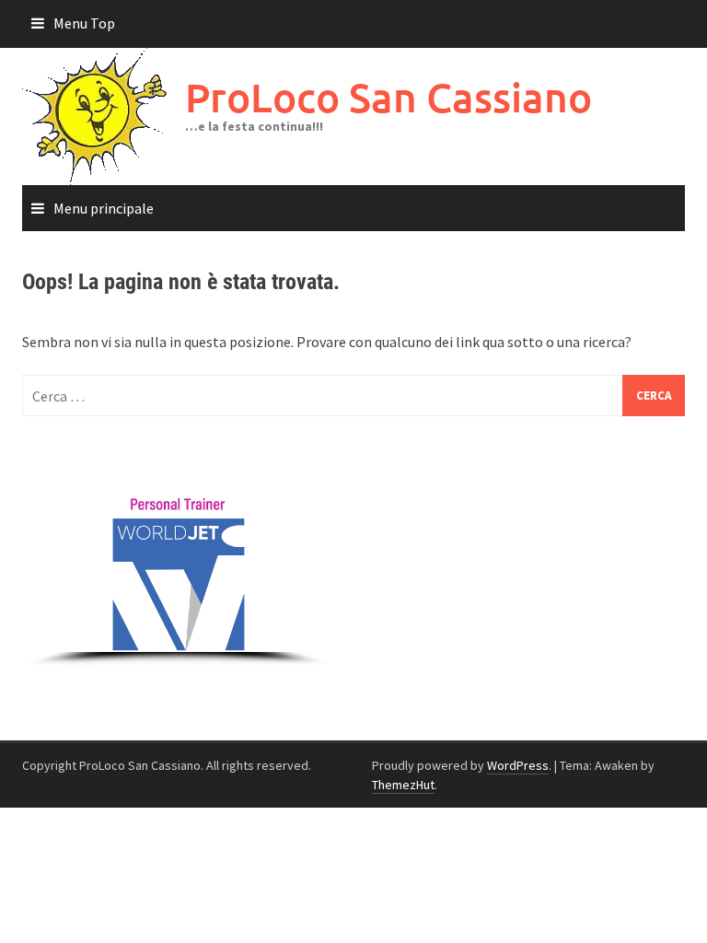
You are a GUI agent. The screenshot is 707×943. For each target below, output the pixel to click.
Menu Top (84, 23)
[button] (37, 461)
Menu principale (103, 208)
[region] (178, 559)
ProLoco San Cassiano (388, 97)
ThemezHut (403, 784)
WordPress (518, 765)
